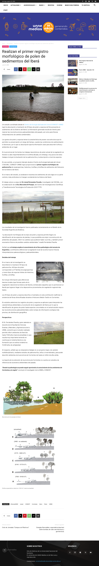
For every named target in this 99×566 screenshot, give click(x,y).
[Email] (34, 69)
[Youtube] (95, 1)
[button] (94, 5)
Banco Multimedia (72, 5)
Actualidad (15, 5)
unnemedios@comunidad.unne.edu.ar (48, 561)
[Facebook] (82, 1)
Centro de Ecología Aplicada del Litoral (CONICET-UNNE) (43, 124)
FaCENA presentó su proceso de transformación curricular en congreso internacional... (88, 90)
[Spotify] (89, 1)
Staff (5, 10)
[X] (92, 1)
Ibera (40, 504)
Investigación (13, 46)
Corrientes (34, 504)
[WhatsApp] (29, 69)
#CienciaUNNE (14, 504)
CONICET (27, 504)
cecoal (21, 504)
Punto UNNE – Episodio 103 (86, 70)
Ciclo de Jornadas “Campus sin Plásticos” (15, 527)
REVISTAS (51, 5)
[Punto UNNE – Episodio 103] (73, 72)
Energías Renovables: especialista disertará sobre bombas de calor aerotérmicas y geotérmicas (50, 529)
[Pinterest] (25, 69)
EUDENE (59, 5)
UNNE (50, 504)
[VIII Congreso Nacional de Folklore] (73, 63)
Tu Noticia (86, 5)
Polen (45, 504)
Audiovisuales (29, 5)
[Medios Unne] (49, 27)
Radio (41, 5)
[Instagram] (85, 1)
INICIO (5, 5)
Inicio (3, 43)
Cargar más (82, 98)
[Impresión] (38, 69)
